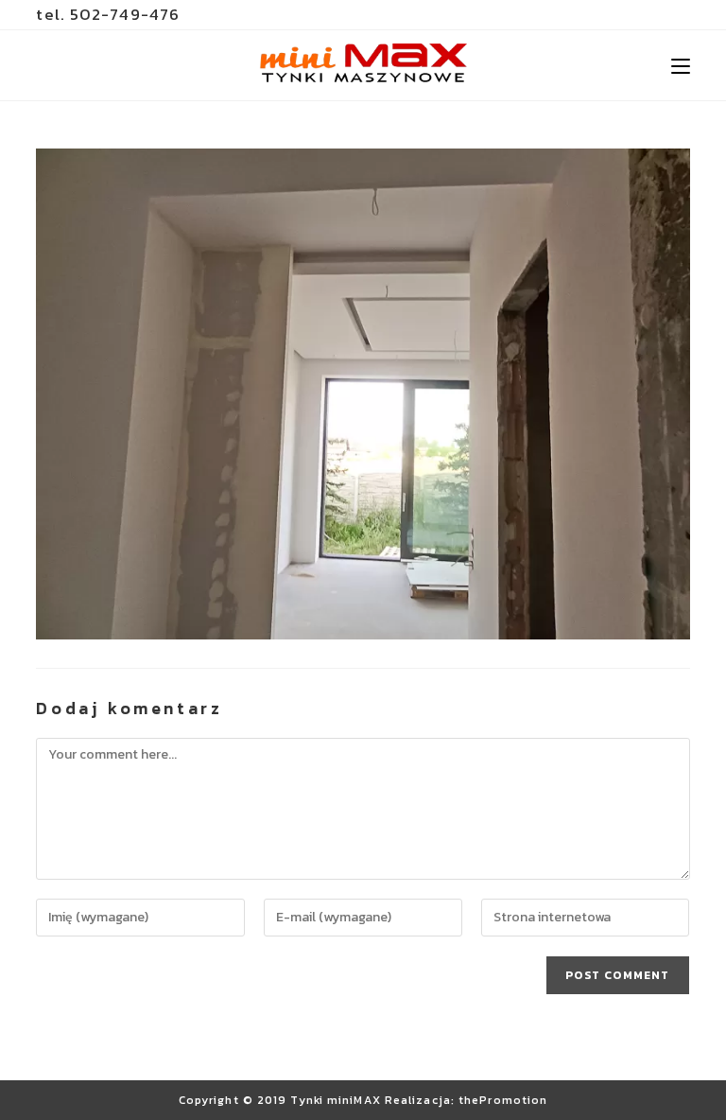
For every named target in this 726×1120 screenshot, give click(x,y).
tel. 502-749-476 (108, 14)
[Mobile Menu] (680, 65)
